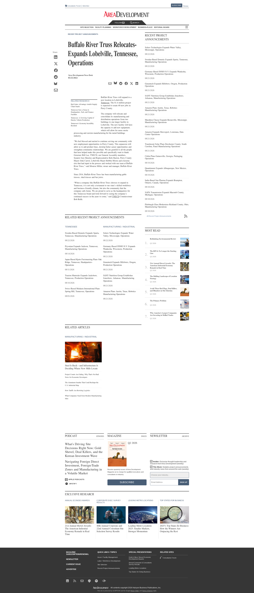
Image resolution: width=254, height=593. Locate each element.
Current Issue (73, 564)
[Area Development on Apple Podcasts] (89, 581)
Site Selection (102, 564)
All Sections (186, 27)
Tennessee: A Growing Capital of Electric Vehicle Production (82, 119)
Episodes (100, 436)
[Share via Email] (57, 90)
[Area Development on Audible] (104, 581)
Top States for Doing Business (139, 572)
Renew (185, 6)
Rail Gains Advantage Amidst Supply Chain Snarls (84, 105)
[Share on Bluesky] (57, 83)
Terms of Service (147, 591)
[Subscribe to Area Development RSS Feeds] (75, 581)
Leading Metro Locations (137, 568)
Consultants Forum (74, 6)
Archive (185, 436)
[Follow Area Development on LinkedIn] (68, 581)
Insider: (168, 463)
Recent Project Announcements (83, 34)
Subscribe (176, 5)
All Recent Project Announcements (159, 216)
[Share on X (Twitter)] (57, 64)
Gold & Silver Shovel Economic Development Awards (140, 558)
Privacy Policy (135, 591)
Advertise (85, 6)
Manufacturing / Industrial (119, 227)
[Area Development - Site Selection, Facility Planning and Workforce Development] (127, 14)
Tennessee (105, 102)
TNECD (115, 196)
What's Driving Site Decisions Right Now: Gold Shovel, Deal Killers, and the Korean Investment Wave (84, 450)
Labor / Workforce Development (108, 561)
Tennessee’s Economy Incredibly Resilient (82, 124)
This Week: (169, 468)
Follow (118, 23)
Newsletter (72, 559)
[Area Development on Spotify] (97, 581)
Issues (144, 436)
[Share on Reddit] (57, 77)
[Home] (82, 581)
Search (136, 23)
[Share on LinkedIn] (57, 57)
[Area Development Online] (101, 588)
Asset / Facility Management (107, 557)
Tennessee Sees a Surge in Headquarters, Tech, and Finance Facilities (82, 112)
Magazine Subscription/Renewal (77, 553)
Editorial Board (161, 27)
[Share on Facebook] (57, 70)
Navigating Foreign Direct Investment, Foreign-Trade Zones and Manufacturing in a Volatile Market (83, 467)
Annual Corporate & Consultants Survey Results (140, 563)
